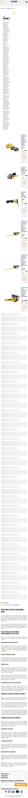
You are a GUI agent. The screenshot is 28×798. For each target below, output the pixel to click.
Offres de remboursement (12, 795)
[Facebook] (5, 791)
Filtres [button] (14, 12)
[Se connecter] (24, 1)
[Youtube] (17, 791)
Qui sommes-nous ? (6, 795)
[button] (2, 1)
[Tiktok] (22, 791)
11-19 (17, 605)
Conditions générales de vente (19, 795)
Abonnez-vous (20, 785)
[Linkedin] (13, 791)
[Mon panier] (26, 1)
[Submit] (25, 4)
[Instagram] (9, 791)
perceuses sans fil (11, 650)
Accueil (2, 8)
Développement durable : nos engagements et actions (14, 796)
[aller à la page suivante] (19, 605)
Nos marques (8, 8)
